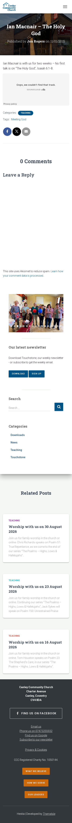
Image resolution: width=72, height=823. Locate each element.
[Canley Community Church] (11, 6)
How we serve (36, 783)
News (14, 442)
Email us (36, 726)
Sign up (36, 373)
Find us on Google (36, 735)
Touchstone (18, 457)
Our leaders (36, 794)
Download (18, 373)
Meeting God (18, 119)
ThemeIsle (49, 813)
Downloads (18, 435)
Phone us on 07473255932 (36, 731)
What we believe (36, 771)
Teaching (26, 113)
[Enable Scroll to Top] (64, 815)
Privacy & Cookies (36, 749)
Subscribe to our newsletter (36, 739)
